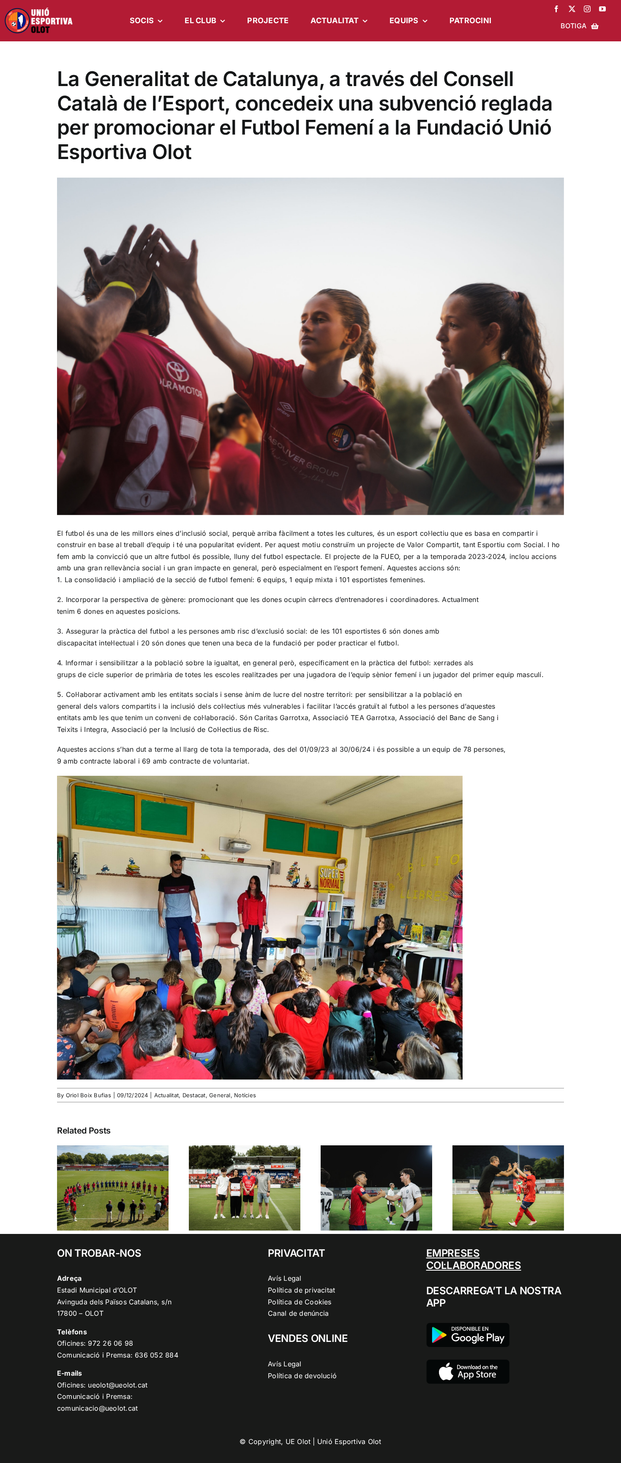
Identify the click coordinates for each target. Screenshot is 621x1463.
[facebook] (556, 8)
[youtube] (602, 8)
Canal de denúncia (298, 1313)
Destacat (194, 1095)
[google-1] (467, 1326)
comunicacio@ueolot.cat (97, 1408)
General (220, 1095)
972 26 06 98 (110, 1343)
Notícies (245, 1095)
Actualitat (166, 1095)
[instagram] (587, 8)
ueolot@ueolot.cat (117, 1385)
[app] (467, 1363)
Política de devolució (302, 1375)
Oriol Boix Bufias (88, 1095)
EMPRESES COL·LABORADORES (473, 1259)
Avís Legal (284, 1278)
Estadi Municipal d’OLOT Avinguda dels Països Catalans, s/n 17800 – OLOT (114, 1301)
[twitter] (572, 8)
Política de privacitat (301, 1290)
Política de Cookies (300, 1302)
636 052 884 (156, 1355)
